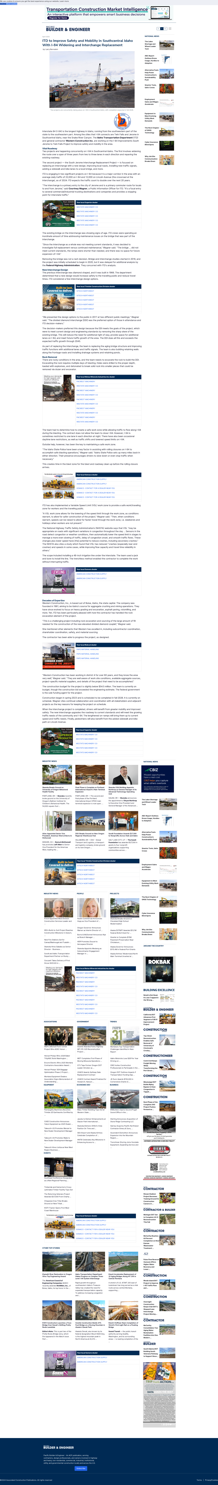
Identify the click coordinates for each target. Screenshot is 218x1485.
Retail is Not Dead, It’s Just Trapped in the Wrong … (151, 997)
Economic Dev (83, 1085)
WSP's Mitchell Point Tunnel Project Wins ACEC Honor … (55, 1047)
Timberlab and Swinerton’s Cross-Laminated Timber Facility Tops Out (58, 1188)
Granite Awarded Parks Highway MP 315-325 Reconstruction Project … (90, 1049)
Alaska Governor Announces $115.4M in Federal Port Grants (122, 948)
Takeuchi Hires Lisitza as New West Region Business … (58, 1148)
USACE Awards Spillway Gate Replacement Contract (89, 1073)
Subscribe (81, 1468)
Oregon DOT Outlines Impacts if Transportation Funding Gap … (123, 1073)
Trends (113, 1022)
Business (114, 1085)
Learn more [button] (64, 1)
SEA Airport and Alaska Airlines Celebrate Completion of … (89, 1134)
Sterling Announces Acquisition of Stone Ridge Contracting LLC (124, 1120)
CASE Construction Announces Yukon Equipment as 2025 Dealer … (58, 1122)
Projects (114, 893)
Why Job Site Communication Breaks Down (151, 158)
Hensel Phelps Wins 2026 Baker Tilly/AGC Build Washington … (57, 1057)
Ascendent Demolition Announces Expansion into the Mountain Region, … (124, 1135)
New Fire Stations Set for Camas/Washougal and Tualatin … (57, 941)
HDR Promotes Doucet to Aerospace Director (87, 942)
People (80, 893)
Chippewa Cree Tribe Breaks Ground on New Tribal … (55, 1202)
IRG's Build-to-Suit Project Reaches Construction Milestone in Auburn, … (58, 932)
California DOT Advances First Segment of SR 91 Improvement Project (150, 1019)
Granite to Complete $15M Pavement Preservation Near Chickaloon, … (122, 939)
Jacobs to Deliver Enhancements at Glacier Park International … (91, 1120)
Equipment (49, 1085)
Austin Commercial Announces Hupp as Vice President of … (89, 919)
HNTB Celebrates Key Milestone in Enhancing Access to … (91, 1141)
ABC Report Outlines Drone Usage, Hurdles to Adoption (150, 818)
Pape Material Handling (88, 649)
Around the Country (154, 946)
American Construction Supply (92, 479)
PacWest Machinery (86, 381)
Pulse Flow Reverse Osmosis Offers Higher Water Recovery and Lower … (151, 1264)
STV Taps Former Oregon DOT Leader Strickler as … (89, 1066)
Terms (199, 1480)
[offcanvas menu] (170, 28)
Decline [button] (3, 4)
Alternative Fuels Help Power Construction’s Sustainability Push (152, 75)
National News (152, 36)
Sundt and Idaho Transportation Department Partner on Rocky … (57, 954)
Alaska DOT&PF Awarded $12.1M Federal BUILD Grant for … (123, 931)
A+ (165, 28)
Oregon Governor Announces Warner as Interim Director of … (89, 929)
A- (158, 28)
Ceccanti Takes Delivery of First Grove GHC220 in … (57, 961)
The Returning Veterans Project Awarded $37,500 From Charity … (57, 1195)
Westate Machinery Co (87, 207)
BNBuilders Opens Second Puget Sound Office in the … (123, 1111)
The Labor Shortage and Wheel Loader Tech (150, 802)
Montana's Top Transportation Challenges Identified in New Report (122, 1049)
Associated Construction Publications (21, 1480)
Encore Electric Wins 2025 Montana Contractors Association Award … (58, 1064)
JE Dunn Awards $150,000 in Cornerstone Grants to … (121, 1080)
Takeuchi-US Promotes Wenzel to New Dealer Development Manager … (58, 1131)
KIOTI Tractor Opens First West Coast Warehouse (56, 1209)
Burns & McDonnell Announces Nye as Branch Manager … (91, 936)
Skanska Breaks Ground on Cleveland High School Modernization (121, 921)
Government (83, 1022)
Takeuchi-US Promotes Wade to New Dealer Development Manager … (58, 1140)
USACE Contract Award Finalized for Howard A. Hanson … (91, 1080)
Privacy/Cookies (211, 1480)
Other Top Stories (51, 1248)
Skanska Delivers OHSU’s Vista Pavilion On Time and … (89, 1127)
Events (47, 1153)
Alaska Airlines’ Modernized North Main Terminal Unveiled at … (124, 955)
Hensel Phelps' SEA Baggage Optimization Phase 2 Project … (56, 1071)
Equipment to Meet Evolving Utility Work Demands (150, 883)
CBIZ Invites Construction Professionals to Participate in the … (124, 1066)
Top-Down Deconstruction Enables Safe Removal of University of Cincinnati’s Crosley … (150, 1043)
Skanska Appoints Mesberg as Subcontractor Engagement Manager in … (89, 951)
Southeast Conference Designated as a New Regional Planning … (58, 1179)
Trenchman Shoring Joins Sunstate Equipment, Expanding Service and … (124, 1144)
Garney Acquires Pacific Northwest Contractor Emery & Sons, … (124, 1127)
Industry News (49, 761)
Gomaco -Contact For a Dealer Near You (96, 488)
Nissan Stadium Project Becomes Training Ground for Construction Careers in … (151, 1199)
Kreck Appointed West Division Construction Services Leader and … (58, 921)
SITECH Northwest (85, 291)
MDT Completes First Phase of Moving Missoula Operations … (89, 1059)
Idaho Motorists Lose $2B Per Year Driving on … (124, 1059)
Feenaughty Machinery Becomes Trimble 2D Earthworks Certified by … (58, 1112)
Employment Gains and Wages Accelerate (151, 101)
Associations (50, 1022)
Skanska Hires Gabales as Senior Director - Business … (57, 948)
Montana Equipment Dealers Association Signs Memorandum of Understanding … (58, 1079)
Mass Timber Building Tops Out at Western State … (90, 1111)
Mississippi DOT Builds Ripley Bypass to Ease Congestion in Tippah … (150, 1087)
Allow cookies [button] (11, 4)
